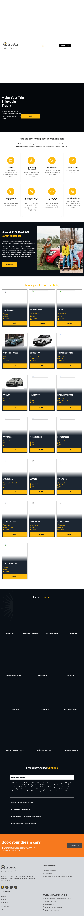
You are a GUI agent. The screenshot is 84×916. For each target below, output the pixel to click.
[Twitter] (7, 887)
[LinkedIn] (11, 887)
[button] (42, 45)
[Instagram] (15, 887)
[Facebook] (2, 887)
